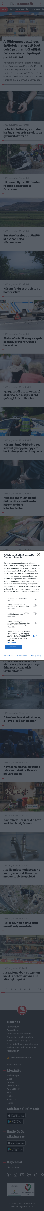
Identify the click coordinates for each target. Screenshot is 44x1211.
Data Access (22, 656)
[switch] (35, 605)
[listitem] (22, 599)
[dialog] (22, 605)
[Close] (39, 555)
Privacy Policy (36, 656)
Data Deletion (8, 656)
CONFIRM (13, 647)
